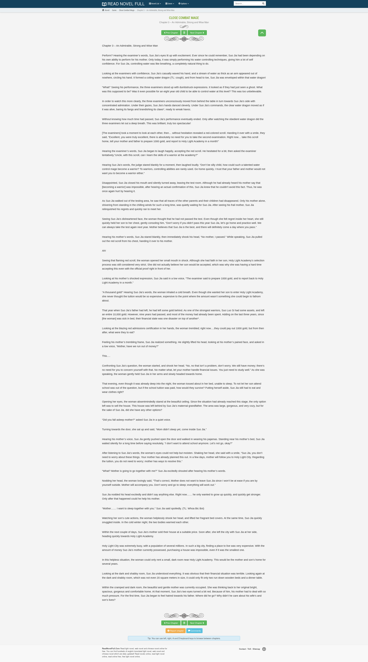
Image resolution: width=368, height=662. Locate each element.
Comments (195, 630)
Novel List (155, 3)
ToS (249, 648)
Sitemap (256, 648)
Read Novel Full (125, 3)
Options (183, 3)
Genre (170, 3)
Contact (242, 648)
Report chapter (176, 630)
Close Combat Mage (184, 17)
